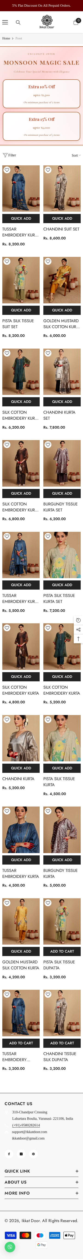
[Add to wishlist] (6, 169)
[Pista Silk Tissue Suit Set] (21, 280)
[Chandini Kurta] (21, 738)
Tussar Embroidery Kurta (20, 873)
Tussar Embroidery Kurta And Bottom (20, 599)
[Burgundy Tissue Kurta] (62, 830)
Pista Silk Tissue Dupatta (59, 965)
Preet (18, 38)
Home (6, 38)
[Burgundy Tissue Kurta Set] (62, 463)
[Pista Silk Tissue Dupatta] (62, 921)
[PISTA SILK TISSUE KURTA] (62, 738)
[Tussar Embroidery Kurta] (21, 830)
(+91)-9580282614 (26, 1125)
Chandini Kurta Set (59, 415)
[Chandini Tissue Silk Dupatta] (62, 1013)
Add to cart (62, 951)
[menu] (5, 22)
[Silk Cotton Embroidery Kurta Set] (21, 372)
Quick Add (21, 218)
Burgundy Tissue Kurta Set (60, 507)
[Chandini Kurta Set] (62, 372)
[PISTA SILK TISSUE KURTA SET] (62, 555)
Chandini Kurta (18, 779)
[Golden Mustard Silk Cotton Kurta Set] (62, 280)
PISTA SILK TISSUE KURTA (59, 782)
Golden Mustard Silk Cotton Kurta (20, 965)
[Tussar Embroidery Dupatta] (21, 1013)
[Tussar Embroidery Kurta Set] (21, 188)
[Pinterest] (33, 1154)
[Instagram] (21, 1154)
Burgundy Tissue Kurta (60, 873)
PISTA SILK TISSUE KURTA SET (59, 599)
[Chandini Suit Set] (62, 188)
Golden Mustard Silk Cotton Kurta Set (61, 324)
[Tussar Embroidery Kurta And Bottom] (21, 555)
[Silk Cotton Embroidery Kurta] (21, 646)
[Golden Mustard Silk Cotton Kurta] (21, 921)
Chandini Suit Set (61, 229)
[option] (41, 5)
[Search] (18, 22)
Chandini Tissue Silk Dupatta (59, 1057)
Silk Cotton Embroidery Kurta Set (20, 415)
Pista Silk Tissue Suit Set (18, 324)
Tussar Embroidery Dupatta (14, 1057)
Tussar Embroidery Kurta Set (20, 232)
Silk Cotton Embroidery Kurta (20, 690)
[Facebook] (9, 1154)
